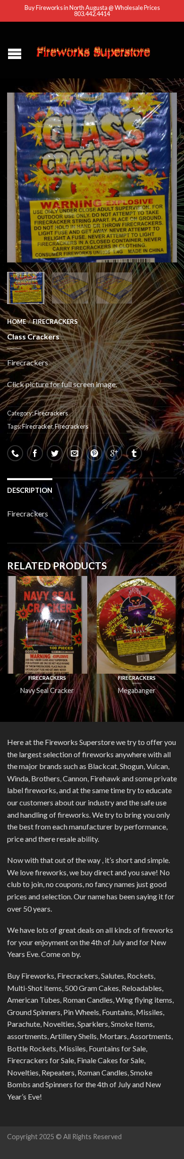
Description (29, 490)
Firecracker (37, 426)
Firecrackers (55, 321)
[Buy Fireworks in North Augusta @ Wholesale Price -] (93, 50)
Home (16, 321)
